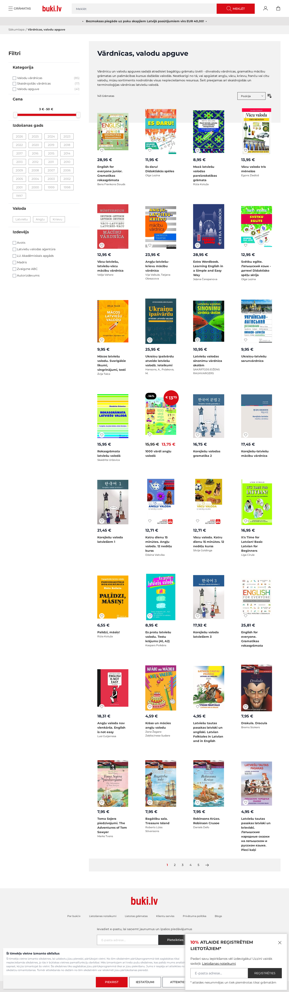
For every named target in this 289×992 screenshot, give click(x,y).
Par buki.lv (74, 916)
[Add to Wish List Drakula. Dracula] (245, 707)
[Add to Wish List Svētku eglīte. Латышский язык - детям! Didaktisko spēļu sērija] (245, 245)
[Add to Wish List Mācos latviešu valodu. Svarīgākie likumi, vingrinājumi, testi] (102, 340)
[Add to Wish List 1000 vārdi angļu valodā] (150, 435)
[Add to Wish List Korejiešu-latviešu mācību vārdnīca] (245, 435)
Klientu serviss (165, 916)
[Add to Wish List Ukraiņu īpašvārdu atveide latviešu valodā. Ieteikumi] (150, 340)
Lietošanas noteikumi (219, 963)
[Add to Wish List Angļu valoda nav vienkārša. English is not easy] (102, 707)
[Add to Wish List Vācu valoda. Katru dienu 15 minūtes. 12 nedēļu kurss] (197, 521)
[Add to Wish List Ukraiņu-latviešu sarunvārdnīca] (245, 340)
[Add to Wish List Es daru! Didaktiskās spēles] (150, 150)
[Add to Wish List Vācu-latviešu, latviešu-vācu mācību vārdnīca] (102, 245)
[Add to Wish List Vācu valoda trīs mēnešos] (245, 150)
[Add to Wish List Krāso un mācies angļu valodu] (150, 707)
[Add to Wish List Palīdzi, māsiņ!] (102, 616)
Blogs (218, 916)
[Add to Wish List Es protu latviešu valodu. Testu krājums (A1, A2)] (150, 616)
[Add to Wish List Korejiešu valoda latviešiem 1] (102, 521)
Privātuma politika (194, 916)
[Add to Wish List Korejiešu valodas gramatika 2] (197, 435)
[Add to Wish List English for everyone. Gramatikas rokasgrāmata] (245, 616)
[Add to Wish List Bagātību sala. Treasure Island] (150, 802)
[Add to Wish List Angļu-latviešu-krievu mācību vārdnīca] (150, 245)
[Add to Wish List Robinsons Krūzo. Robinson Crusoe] (197, 802)
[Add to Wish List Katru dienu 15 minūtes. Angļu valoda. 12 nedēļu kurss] (150, 521)
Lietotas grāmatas (136, 916)
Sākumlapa (16, 29)
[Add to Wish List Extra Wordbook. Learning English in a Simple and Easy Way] (197, 245)
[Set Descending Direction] (269, 96)
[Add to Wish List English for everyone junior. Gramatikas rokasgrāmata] (102, 150)
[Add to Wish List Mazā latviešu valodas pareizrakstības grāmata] (197, 150)
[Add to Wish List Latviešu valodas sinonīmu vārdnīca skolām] (197, 340)
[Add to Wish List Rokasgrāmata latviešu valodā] (102, 435)
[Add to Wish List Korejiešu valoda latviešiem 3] (197, 616)
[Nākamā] (207, 865)
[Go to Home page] (53, 8)
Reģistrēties (264, 973)
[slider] (15, 115)
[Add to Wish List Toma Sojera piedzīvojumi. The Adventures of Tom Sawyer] (102, 802)
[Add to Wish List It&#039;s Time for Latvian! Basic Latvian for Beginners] (245, 521)
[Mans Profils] (265, 8)
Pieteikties (175, 940)
